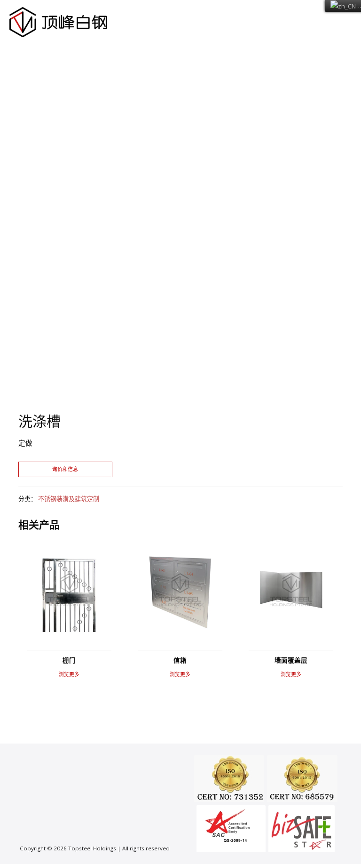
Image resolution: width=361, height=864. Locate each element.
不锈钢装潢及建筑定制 (68, 499)
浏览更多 (69, 674)
